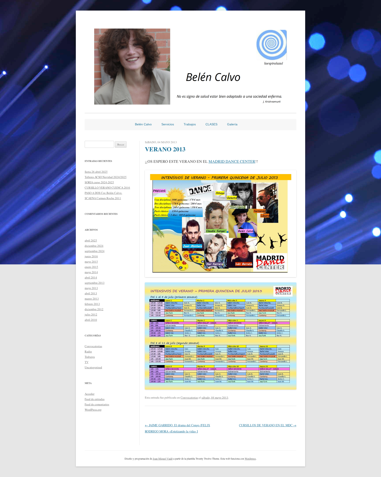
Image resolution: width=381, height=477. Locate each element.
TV (86, 362)
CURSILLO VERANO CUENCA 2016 (107, 187)
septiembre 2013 (95, 283)
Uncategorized (93, 367)
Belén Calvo (143, 124)
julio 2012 (91, 314)
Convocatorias (189, 397)
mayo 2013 (91, 288)
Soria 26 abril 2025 (96, 172)
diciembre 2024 (94, 246)
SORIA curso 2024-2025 (99, 182)
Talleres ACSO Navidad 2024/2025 (106, 177)
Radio (88, 351)
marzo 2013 (92, 299)
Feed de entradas (95, 399)
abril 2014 (91, 277)
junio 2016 (91, 256)
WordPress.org (93, 410)
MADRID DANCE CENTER (232, 161)
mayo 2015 (91, 262)
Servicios (167, 124)
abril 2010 (91, 320)
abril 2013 (91, 293)
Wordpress (250, 458)
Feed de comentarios (97, 404)
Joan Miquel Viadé (163, 458)
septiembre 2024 (95, 251)
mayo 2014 (91, 272)
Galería (232, 124)
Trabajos (190, 124)
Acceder (89, 394)
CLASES (211, 124)
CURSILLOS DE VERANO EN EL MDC (267, 425)
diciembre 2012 (94, 309)
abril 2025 (91, 240)
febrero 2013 (92, 304)
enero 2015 (91, 267)
